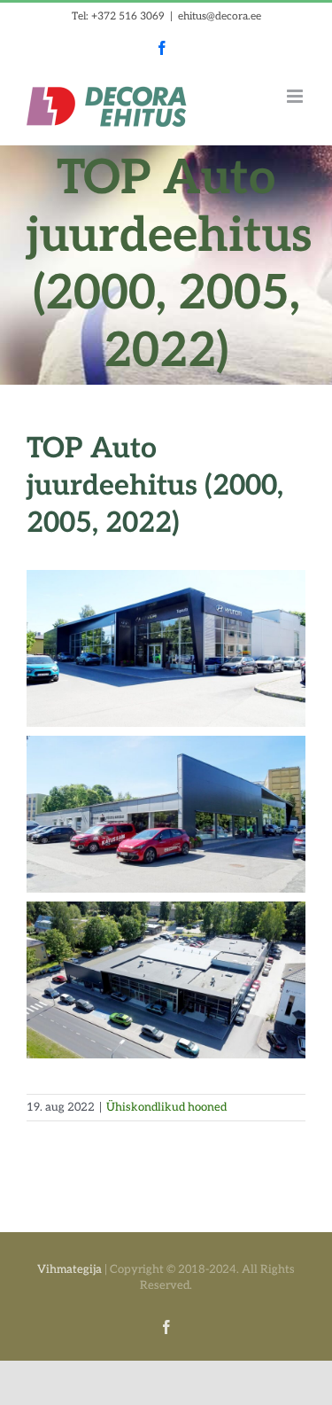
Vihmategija (69, 1269)
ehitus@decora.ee (219, 16)
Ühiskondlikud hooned (166, 1107)
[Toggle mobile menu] (296, 96)
